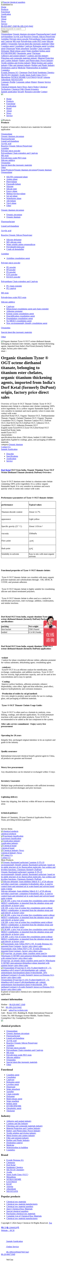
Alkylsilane (11, 201)
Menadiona (11, 1177)
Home (3, 7)
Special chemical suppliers (17, 1211)
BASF (9, 1184)
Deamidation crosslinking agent (19, 318)
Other (3, 167)
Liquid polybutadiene (10, 141)
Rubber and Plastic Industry (18, 1140)
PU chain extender (14, 286)
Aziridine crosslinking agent (18, 258)
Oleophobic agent (13, 1108)
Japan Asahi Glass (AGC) (17, 1174)
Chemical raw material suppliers (19, 1206)
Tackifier (10, 1091)
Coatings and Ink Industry (17, 1123)
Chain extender (12, 1094)
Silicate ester (11, 189)
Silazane (9, 186)
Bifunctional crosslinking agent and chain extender (27, 309)
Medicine (10, 1145)
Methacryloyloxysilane (15, 193)
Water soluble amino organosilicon (20, 244)
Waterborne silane (13, 198)
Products (4, 9)
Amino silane (11, 179)
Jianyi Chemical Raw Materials (19, 1209)
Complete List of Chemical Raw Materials (24, 1216)
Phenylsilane (11, 181)
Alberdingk (11, 1189)
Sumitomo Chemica (14, 1167)
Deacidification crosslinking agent (20, 316)
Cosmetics (10, 1150)
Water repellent (12, 1101)
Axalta (9, 1172)
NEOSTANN (12, 1191)
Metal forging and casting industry (20, 1135)
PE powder (11, 267)
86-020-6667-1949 (9, 26)
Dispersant (10, 1087)
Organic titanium (45, 170)
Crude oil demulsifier (15, 249)
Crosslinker (11, 1077)
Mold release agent (14, 1099)
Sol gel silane (11, 196)
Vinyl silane (11, 203)
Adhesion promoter (14, 311)
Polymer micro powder (10, 151)
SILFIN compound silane (17, 177)
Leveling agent (12, 1084)
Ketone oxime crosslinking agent (20, 314)
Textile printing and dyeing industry (21, 1133)
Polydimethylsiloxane (15, 247)
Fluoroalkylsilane (13, 184)
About (3, 19)
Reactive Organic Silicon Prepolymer (16, 146)
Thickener (10, 1111)
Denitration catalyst (14, 1143)
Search (5, 32)
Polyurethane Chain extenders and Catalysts (19, 153)
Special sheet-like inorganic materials (16, 165)
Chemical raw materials (16, 1202)
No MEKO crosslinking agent (19, 321)
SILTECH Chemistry (15, 1170)
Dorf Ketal (6, 470)
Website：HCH (7, 1230)
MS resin (5, 155)
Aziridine (5, 148)
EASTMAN (11, 1182)
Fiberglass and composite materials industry (24, 1126)
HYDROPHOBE (13, 1106)
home (3, 170)
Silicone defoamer (13, 240)
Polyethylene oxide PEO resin (13, 158)
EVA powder (11, 274)
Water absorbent (13, 1089)
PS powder (11, 272)
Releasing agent (13, 1082)
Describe (10, 454)
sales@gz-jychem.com (18, 1010)
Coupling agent (12, 1075)
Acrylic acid (6, 143)
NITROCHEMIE (13, 1179)
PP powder (11, 270)
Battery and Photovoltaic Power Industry (23, 1131)
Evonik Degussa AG (15, 1160)
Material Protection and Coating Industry (23, 1128)
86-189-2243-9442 (25, 26)
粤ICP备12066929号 (10, 1227)
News (3, 21)
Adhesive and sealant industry (18, 1121)
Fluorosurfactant (8, 139)
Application (6, 14)
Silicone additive (8, 160)
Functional (5, 12)
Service (4, 24)
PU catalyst (11, 288)
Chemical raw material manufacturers (22, 1204)
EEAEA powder (13, 277)
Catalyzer (10, 306)
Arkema (9, 1186)
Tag (50, 1223)
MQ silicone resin (13, 242)
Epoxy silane (11, 191)
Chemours (10, 1162)
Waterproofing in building (17, 1147)
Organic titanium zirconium (12, 136)
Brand (3, 16)
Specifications (12, 456)
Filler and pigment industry (17, 1138)
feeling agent (11, 1103)
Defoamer (10, 1096)
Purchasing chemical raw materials (20, 1213)
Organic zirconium (14, 214)
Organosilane (6, 134)
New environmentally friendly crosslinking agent (26, 323)
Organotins (5, 163)
